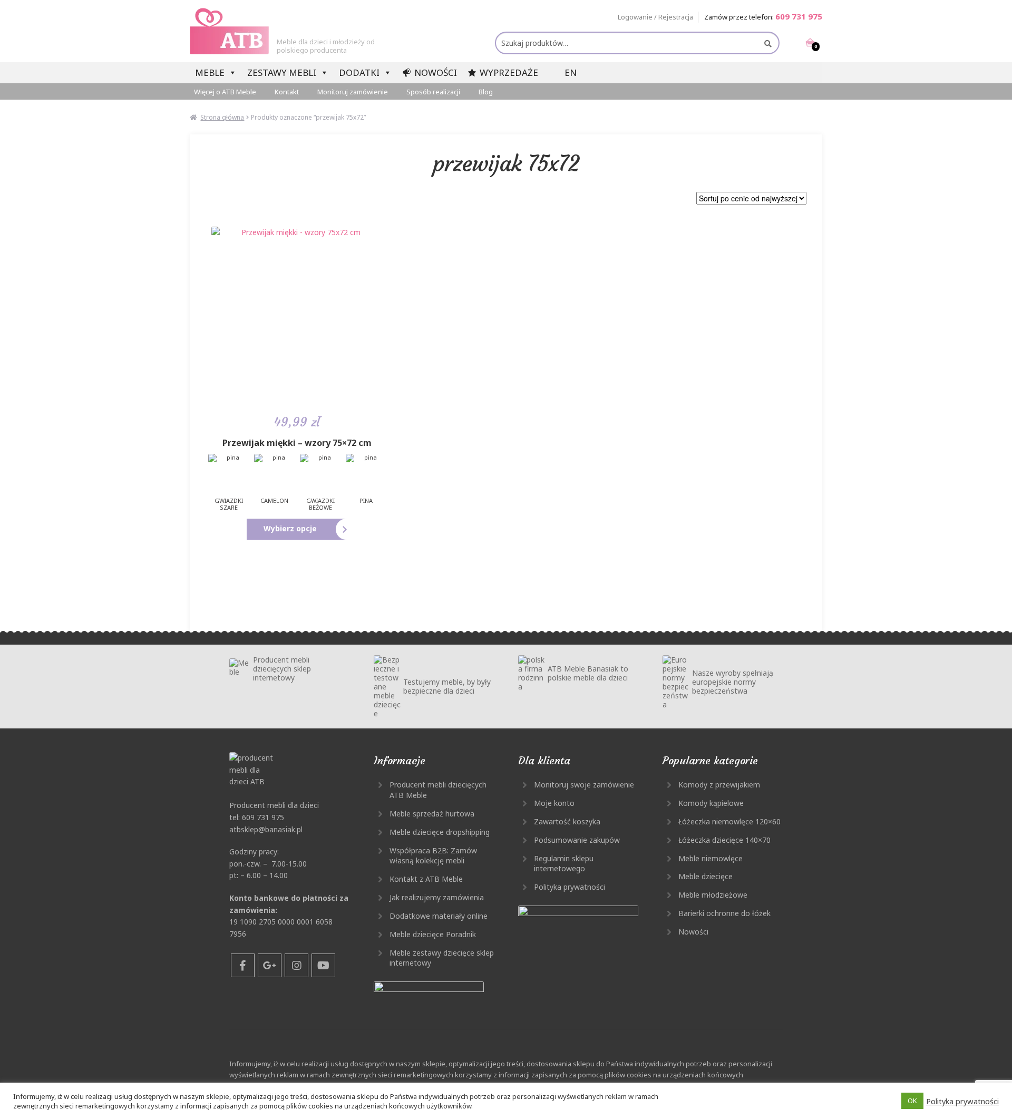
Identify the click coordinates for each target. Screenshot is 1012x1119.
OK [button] (912, 1100)
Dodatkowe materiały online (439, 916)
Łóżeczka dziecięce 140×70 (724, 840)
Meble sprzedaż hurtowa (432, 814)
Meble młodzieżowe (712, 895)
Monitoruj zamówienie (352, 91)
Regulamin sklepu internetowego (563, 863)
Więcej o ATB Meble (225, 91)
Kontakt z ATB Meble (426, 879)
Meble (210, 72)
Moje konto (554, 803)
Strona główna (222, 117)
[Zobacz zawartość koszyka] (803, 43)
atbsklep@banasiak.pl (266, 829)
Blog (486, 91)
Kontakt (287, 91)
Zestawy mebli (281, 72)
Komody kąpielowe (711, 803)
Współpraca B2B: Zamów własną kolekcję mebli (433, 855)
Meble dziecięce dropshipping (440, 832)
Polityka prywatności (569, 887)
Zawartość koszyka (567, 821)
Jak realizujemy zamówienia (437, 897)
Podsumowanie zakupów (577, 840)
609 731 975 (798, 16)
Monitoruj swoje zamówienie (584, 785)
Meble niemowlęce (710, 858)
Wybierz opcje (290, 528)
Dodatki (359, 72)
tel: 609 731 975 (256, 817)
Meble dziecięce (705, 876)
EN (571, 72)
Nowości (435, 72)
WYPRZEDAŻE (509, 72)
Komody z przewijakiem (719, 785)
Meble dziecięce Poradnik (433, 934)
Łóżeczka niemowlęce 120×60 (729, 821)
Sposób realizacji (433, 91)
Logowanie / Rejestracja (655, 17)
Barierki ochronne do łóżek (724, 913)
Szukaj (767, 43)
